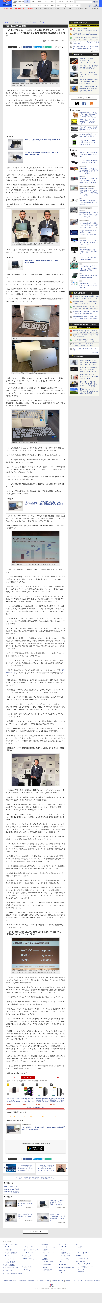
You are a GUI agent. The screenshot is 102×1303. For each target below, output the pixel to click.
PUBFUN (78, 1256)
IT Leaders (7, 1256)
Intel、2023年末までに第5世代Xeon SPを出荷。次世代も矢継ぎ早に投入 (25, 1168)
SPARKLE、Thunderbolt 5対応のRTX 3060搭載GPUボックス (88, 155)
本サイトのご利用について (9, 1280)
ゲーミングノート (62, 8)
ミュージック (28, 1116)
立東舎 (45, 1256)
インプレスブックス (27, 1267)
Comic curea (81, 1250)
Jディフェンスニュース (67, 1250)
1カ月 (95, 25)
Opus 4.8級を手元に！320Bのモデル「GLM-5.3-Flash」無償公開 (88, 285)
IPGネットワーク (81, 1261)
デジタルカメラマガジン (11, 1267)
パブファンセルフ (83, 1258)
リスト (19, 47)
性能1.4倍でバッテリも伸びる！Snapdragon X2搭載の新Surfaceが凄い (88, 193)
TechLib (63, 1273)
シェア (28, 47)
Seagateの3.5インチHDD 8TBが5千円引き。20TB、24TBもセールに (87, 143)
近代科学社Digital (48, 1270)
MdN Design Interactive (67, 1267)
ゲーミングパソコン (49, 8)
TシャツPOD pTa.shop (84, 1264)
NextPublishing (26, 1270)
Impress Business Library (28, 1253)
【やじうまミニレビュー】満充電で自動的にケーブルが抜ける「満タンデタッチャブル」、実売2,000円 (85, 30)
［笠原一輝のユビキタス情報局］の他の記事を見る (35, 1178)
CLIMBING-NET (48, 1264)
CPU (76, 8)
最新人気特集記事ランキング (83, 293)
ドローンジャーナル (10, 1259)
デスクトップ (28, 1077)
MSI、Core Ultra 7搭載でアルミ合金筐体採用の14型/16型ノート (88, 202)
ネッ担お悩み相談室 (10, 1262)
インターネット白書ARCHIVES (13, 1273)
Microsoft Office (84, 8)
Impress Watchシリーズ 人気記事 (85, 324)
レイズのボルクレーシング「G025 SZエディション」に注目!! (88, 74)
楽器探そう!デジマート (50, 1250)
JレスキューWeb (65, 1256)
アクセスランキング (80, 23)
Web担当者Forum (9, 1250)
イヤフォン (13, 1116)
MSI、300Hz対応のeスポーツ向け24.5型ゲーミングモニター (88, 252)
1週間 (88, 25)
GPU (70, 8)
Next (62, 1094)
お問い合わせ (22, 1280)
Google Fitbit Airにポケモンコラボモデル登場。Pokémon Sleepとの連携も (88, 233)
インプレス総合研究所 (11, 1253)
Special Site (78, 54)
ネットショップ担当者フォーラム (31, 1250)
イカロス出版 (62, 1244)
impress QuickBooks (83, 1253)
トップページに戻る (35, 1232)
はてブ (38, 47)
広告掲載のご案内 (33, 1280)
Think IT (7, 1247)
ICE (77, 1244)
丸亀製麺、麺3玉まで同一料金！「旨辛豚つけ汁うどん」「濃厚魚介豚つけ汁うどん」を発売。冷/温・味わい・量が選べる (85, 332)
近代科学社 (45, 1267)
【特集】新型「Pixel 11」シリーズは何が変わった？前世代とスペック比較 (88, 377)
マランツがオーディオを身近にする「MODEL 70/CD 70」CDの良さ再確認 (88, 81)
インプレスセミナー (27, 1256)
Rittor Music (45, 1244)
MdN (60, 1262)
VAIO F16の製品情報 (11, 1192)
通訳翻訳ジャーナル (66, 1253)
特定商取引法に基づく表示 (92, 1280)
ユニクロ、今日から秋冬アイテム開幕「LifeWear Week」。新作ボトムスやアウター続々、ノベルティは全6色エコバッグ (85, 341)
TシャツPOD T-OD (49, 1253)
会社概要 (68, 1280)
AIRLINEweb (64, 1247)
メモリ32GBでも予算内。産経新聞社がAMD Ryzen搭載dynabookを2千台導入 (88, 88)
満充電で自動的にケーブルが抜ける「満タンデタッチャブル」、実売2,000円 (88, 215)
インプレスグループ (77, 1280)
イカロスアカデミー (66, 1259)
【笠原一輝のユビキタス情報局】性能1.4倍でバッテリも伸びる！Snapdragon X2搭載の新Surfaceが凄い (85, 34)
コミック (58, 1116)
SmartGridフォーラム (27, 1247)
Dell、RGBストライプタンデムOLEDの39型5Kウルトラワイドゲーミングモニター (88, 242)
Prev (8, 1094)
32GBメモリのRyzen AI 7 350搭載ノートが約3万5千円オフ (88, 122)
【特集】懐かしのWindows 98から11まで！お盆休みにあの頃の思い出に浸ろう (88, 391)
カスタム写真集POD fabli (85, 1267)
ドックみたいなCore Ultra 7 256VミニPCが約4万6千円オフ (88, 129)
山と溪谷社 (45, 1259)
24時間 (80, 25)
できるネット (8, 1270)
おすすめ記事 (78, 356)
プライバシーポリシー (57, 1280)
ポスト (14, 47)
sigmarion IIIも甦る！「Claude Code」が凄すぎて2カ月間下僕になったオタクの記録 (85, 303)
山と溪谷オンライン (49, 1261)
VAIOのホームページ (11, 1186)
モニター (38, 8)
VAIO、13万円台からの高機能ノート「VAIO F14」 (43, 140)
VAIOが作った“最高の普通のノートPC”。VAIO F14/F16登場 (57, 1203)
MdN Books (64, 1264)
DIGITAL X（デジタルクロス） (30, 1259)
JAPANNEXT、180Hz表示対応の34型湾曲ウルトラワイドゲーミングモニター (88, 171)
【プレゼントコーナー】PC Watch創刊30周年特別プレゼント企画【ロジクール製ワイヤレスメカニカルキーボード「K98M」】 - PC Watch (85, 39)
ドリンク (43, 1116)
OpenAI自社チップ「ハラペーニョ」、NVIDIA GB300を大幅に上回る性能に (88, 268)
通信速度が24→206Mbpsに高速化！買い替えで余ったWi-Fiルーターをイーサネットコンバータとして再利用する (86, 298)
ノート (13, 1077)
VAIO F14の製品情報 (11, 1189)
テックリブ (62, 1270)
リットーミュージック (49, 1247)
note (48, 47)
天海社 (80, 1247)
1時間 (73, 25)
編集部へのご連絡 (44, 1280)
